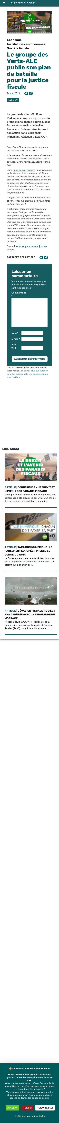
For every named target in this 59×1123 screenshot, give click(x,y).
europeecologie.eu (23, 3)
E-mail (15, 339)
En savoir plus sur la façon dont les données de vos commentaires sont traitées (27, 373)
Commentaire (16, 294)
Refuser (27, 1107)
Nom (14, 333)
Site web (13, 346)
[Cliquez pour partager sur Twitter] (26, 93)
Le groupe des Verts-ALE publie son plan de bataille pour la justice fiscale (29, 70)
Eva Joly (13, 100)
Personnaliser (45, 1107)
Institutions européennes (26, 44)
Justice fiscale (18, 48)
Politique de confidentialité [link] (30, 1116)
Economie (14, 40)
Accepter (12, 1107)
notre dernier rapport (24, 170)
